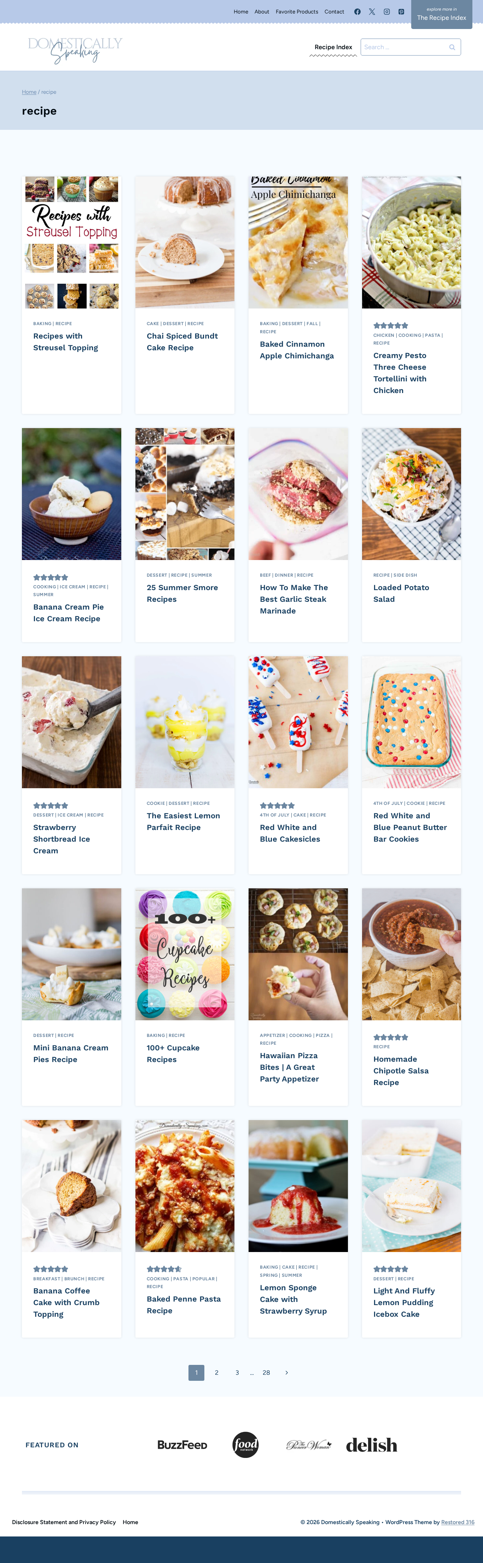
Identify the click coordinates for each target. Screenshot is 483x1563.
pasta (432, 335)
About (262, 11)
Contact (334, 11)
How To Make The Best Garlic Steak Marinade (294, 599)
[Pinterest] (401, 11)
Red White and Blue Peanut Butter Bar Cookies (410, 827)
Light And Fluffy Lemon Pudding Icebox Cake (404, 1302)
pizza (323, 1035)
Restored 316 (458, 1522)
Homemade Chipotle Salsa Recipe (401, 1071)
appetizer (272, 1035)
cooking (409, 335)
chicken (384, 335)
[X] (372, 11)
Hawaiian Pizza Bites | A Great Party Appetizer (289, 1067)
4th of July (275, 815)
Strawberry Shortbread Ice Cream (61, 839)
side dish (405, 575)
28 (266, 1373)
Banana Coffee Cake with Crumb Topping (66, 1302)
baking (42, 323)
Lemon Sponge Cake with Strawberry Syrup (293, 1299)
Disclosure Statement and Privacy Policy (64, 1522)
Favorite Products (297, 11)
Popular (203, 1278)
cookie (156, 803)
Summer (43, 594)
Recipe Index (333, 47)
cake (153, 323)
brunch (74, 1278)
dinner (284, 575)
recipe (64, 323)
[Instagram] (386, 11)
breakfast (46, 1278)
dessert (173, 323)
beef (265, 575)
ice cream (73, 586)
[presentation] (71, 242)
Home (241, 11)
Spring (269, 1275)
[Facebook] (357, 11)
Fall (312, 323)
